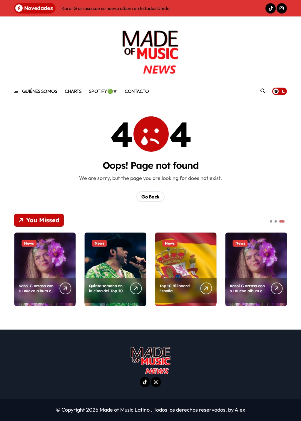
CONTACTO (137, 91)
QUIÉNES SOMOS (39, 91)
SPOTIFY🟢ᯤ (103, 91)
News (29, 243)
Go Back (150, 197)
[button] (281, 269)
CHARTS (73, 91)
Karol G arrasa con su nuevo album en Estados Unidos (36, 290)
